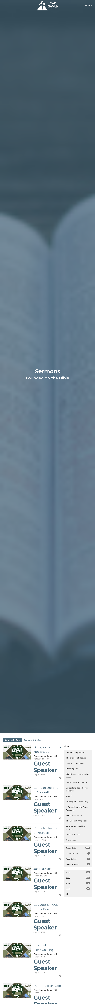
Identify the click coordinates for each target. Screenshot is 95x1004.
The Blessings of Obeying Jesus (77, 775)
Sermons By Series (32, 740)
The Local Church (74, 815)
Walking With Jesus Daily (77, 802)
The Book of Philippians (76, 821)
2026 (77, 872)
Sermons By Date (12, 740)
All (67, 894)
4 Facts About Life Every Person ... (77, 808)
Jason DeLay (77, 853)
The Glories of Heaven (76, 758)
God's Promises (73, 835)
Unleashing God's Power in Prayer (77, 789)
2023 (77, 889)
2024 (77, 883)
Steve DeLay (77, 848)
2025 (77, 878)
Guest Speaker (77, 864)
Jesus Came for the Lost (77, 782)
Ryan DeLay (77, 859)
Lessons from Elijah (75, 763)
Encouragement (73, 769)
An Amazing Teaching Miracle (75, 827)
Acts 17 (69, 796)
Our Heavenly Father (75, 752)
